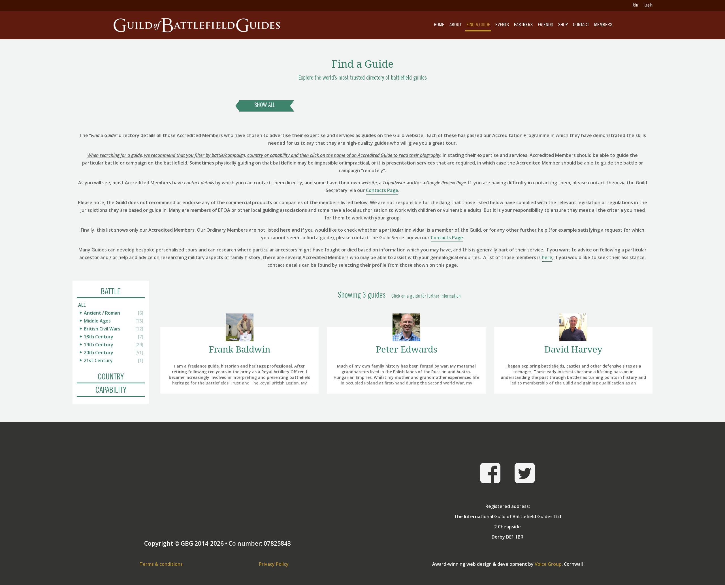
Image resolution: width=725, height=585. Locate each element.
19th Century (98, 344)
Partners (523, 25)
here (547, 257)
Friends (545, 25)
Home (439, 25)
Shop (563, 25)
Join (635, 6)
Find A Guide (478, 25)
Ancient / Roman (102, 313)
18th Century (98, 337)
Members (603, 25)
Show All (264, 106)
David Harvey (573, 349)
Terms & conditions (161, 564)
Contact (581, 25)
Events (502, 25)
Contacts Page (382, 190)
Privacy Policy (274, 564)
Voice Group (548, 564)
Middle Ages (97, 321)
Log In (648, 6)
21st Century (98, 360)
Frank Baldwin (239, 349)
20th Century (98, 352)
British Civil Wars (102, 329)
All (82, 305)
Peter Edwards (406, 349)
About (455, 25)
